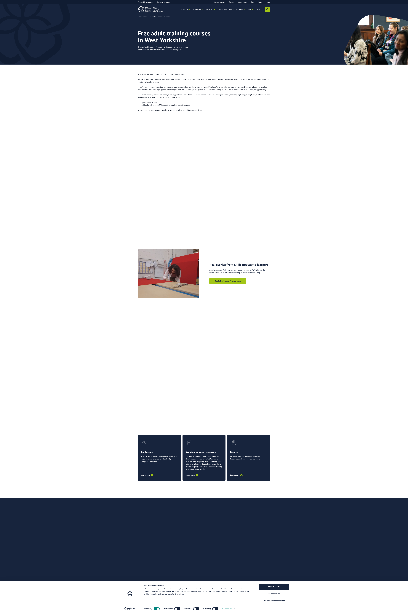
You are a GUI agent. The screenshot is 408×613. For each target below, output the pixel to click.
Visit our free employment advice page (175, 105)
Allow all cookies (274, 587)
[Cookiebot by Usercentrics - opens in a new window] (130, 608)
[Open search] (267, 9)
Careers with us (219, 2)
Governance (242, 2)
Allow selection (274, 594)
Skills (145, 17)
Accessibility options (145, 2)
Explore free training (148, 102)
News (260, 2)
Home (140, 17)
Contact (231, 2)
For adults (152, 17)
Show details (227, 609)
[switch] (177, 608)
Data (252, 2)
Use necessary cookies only (274, 601)
